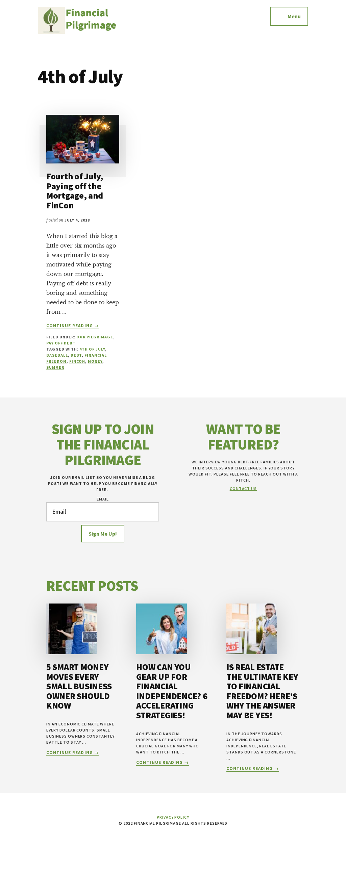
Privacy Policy (173, 817)
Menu (294, 16)
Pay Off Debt (61, 342)
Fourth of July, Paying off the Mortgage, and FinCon (74, 191)
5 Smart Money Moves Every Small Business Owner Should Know (79, 686)
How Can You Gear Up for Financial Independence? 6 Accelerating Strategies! (171, 691)
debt (76, 355)
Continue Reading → (72, 326)
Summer (55, 367)
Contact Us (243, 488)
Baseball (57, 355)
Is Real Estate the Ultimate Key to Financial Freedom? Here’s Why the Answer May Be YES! (262, 691)
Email (103, 499)
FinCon (77, 361)
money (95, 361)
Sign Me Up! (103, 533)
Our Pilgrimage (94, 336)
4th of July (92, 349)
